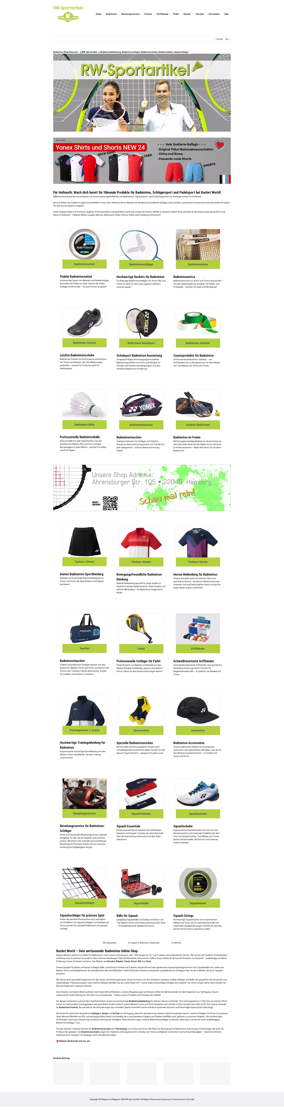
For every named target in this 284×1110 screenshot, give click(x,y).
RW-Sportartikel (109, 943)
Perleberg (144, 215)
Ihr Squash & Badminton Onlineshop (143, 943)
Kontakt (191, 1099)
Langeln (91, 215)
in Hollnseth (176, 943)
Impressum (166, 1099)
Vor (227, 39)
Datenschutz (179, 1099)
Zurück (219, 39)
